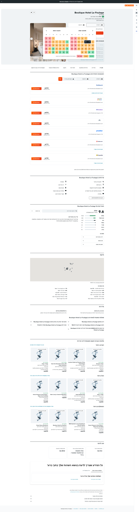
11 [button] (75, 42)
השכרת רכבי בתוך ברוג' (96, 479)
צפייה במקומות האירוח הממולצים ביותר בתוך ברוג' (41, 406)
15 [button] (85, 45)
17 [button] (78, 45)
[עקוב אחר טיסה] (136, 23)
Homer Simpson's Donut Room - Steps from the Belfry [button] (40, 395)
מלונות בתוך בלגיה (82, 508)
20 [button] (92, 48)
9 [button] (82, 42)
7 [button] (89, 42)
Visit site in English (64, 1)
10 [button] (78, 42)
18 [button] (75, 45)
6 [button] (92, 42)
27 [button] (92, 52)
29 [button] (85, 52)
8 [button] (85, 42)
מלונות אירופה (90, 508)
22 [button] (85, 48)
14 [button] (89, 45)
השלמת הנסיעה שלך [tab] (97, 470)
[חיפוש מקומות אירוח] (136, 12)
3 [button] (46, 38)
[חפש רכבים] (136, 15)
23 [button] (82, 48)
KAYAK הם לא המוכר (98, 496)
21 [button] (89, 48)
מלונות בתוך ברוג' (74, 479)
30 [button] (82, 52)
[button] (1, 1)
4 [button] (75, 38)
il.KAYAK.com (101, 508)
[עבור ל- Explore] (136, 20)
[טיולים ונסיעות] (136, 27)
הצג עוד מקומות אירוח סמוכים (37, 345)
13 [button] (92, 45)
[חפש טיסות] (136, 9)
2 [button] (82, 38)
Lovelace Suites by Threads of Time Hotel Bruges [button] (76, 363)
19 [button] (71, 45)
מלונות (96, 508)
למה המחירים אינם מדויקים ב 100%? (94, 501)
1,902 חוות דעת (94, 16)
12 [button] (71, 42)
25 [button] (75, 48)
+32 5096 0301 (100, 20)
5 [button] (63, 42)
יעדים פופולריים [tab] (86, 470)
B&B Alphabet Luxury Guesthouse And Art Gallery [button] (77, 424)
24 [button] (78, 48)
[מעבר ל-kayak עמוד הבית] (129, 5)
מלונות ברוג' (75, 508)
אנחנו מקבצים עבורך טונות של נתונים (93, 498)
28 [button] (89, 52)
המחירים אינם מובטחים (74, 491)
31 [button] (46, 52)
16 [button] (82, 45)
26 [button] (72, 48)
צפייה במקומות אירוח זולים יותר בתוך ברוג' (40, 375)
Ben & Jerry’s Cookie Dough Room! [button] (58, 394)
